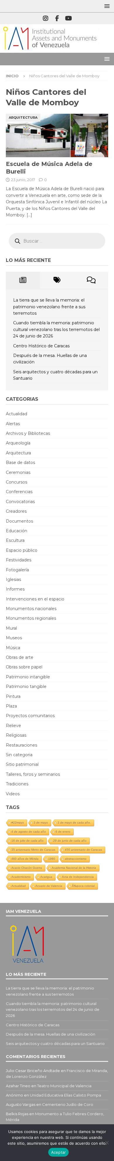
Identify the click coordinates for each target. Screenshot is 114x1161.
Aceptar (58, 1152)
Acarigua (46, 876)
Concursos (16, 482)
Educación (16, 530)
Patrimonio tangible (26, 686)
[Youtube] (68, 18)
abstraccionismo (76, 858)
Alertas (13, 423)
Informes (15, 589)
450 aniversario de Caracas (83, 849)
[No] (107, 1143)
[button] (106, 5)
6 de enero (63, 831)
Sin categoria (19, 754)
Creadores (16, 511)
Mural (11, 628)
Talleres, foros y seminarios (33, 774)
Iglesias (13, 579)
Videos (13, 793)
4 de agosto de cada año (28, 831)
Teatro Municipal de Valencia (64, 1085)
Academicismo (21, 876)
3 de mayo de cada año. (74, 822)
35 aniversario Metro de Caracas (33, 849)
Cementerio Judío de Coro (67, 1104)
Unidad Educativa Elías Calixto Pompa (65, 1095)
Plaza (11, 706)
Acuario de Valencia (48, 885)
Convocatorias (20, 501)
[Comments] (91, 280)
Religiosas (16, 735)
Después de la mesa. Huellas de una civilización (50, 1034)
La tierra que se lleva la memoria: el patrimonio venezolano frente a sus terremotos (49, 306)
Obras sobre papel (24, 667)
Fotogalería (17, 569)
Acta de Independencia (78, 876)
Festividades (18, 560)
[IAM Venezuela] (49, 49)
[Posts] (23, 280)
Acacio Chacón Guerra (26, 867)
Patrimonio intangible (28, 677)
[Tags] (57, 280)
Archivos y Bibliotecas (28, 433)
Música (13, 647)
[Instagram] (46, 18)
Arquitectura (18, 453)
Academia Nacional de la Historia (74, 867)
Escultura (15, 540)
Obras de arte (19, 657)
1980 (51, 858)
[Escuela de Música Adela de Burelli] (57, 135)
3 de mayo (41, 822)
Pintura (13, 696)
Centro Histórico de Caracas (41, 346)
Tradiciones (17, 784)
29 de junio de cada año (70, 840)
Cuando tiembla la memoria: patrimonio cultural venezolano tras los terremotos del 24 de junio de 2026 (56, 329)
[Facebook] (57, 18)
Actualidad (16, 413)
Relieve (13, 725)
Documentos (19, 521)
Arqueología (18, 443)
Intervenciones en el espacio (35, 599)
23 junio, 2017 (23, 179)
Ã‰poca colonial (83, 885)
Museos (14, 637)
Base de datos (20, 462)
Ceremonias (18, 472)
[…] (29, 215)
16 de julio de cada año (27, 840)
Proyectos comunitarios (30, 715)
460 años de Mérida (25, 858)
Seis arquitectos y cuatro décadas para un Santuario (55, 1043)
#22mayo (17, 822)
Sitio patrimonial (22, 764)
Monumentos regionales (31, 618)
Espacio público (21, 550)
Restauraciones (21, 745)
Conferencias (19, 491)
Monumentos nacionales (31, 608)
